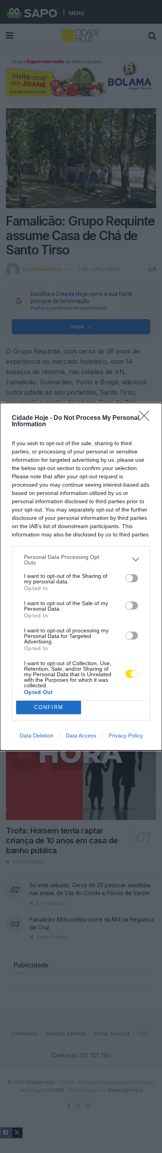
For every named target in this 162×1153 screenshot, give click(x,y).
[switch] (131, 578)
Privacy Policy (126, 735)
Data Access (81, 735)
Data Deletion (36, 735)
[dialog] (81, 576)
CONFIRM (48, 707)
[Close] (146, 418)
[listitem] (81, 559)
